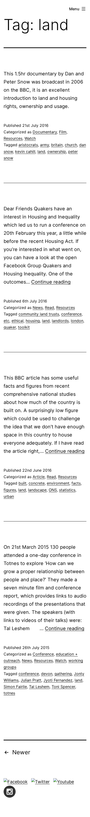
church (71, 144)
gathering (63, 673)
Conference (43, 654)
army (44, 144)
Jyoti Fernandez (57, 680)
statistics (67, 489)
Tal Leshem (39, 686)
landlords (60, 320)
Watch (30, 138)
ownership (56, 151)
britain (57, 144)
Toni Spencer (63, 686)
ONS (53, 489)
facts (76, 483)
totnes (9, 693)
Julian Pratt (31, 680)
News (38, 307)
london (77, 320)
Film (62, 131)
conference (71, 314)
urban (9, 496)
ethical (18, 320)
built (22, 483)
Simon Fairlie (15, 686)
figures (10, 489)
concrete (37, 483)
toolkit (24, 327)
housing (33, 320)
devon (46, 673)
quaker (10, 327)
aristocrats (28, 144)
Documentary (45, 131)
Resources (13, 138)
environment (58, 483)
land (41, 151)
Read (49, 307)
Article (39, 476)
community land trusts (38, 314)
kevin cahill (25, 151)
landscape (37, 489)
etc (6, 320)
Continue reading (51, 282)
